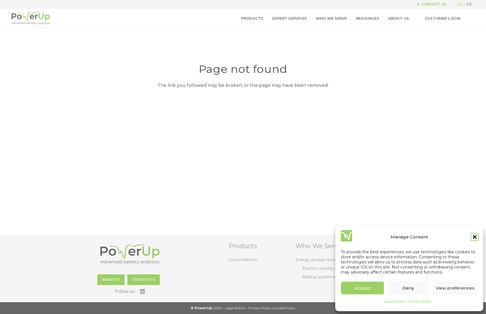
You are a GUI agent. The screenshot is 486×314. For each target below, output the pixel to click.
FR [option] (469, 4)
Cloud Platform (243, 259)
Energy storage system (318, 259)
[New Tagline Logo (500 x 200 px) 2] (30, 18)
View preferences (455, 288)
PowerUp (203, 308)
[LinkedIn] (142, 291)
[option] (470, 4)
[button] (475, 237)
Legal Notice (235, 308)
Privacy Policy (420, 301)
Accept (362, 288)
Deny (408, 288)
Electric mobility (318, 268)
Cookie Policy (395, 301)
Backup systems (318, 276)
